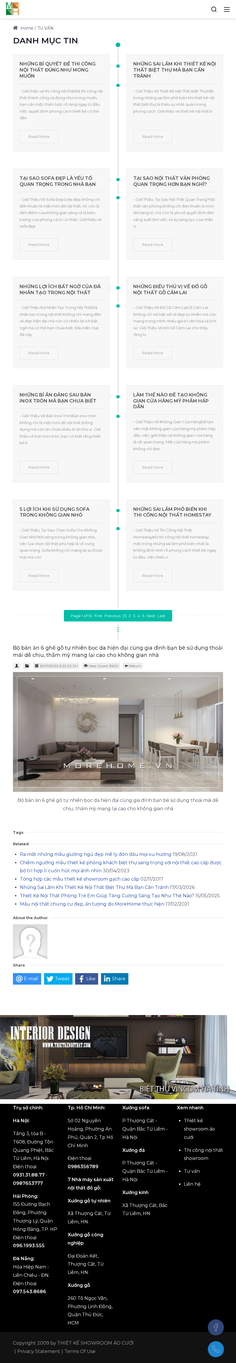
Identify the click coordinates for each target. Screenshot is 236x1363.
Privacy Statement (38, 1351)
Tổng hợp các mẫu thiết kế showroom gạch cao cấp (79, 879)
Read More (39, 136)
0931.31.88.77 (29, 1175)
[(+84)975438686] (216, 1349)
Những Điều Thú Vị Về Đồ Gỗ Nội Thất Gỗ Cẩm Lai (170, 289)
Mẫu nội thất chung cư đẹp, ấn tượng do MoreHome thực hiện (92, 904)
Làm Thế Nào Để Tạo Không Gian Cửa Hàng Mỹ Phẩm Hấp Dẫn (171, 401)
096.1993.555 (29, 1245)
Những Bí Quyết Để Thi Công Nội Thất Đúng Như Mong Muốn (58, 70)
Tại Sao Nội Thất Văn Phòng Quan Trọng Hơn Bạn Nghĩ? (171, 181)
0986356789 (83, 1166)
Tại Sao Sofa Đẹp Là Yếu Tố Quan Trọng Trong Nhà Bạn (58, 181)
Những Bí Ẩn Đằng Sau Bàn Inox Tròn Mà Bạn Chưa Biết (58, 398)
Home (26, 28)
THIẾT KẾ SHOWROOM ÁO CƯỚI (95, 1343)
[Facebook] (216, 1327)
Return (135, 666)
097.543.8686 (29, 1291)
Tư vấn (192, 1171)
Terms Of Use (80, 1351)
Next (150, 615)
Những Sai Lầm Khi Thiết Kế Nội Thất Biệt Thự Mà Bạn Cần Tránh (174, 70)
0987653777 (28, 1183)
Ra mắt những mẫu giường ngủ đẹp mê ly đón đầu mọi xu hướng (96, 854)
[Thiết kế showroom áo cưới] (12, 9)
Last (161, 615)
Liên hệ (192, 1184)
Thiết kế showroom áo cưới (199, 1129)
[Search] (214, 9)
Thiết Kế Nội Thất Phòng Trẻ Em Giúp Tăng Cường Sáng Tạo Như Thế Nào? (107, 895)
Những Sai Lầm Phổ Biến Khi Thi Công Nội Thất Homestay (172, 512)
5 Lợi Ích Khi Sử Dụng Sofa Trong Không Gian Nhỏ (55, 512)
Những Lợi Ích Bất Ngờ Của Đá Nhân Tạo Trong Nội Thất (60, 289)
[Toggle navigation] (227, 9)
